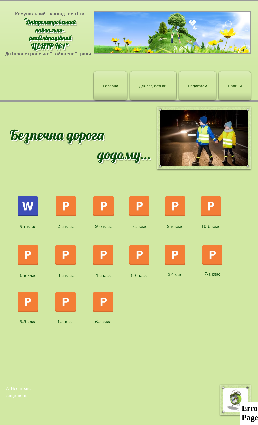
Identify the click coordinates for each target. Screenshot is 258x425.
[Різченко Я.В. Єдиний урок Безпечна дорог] (139, 206)
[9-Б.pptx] (103, 206)
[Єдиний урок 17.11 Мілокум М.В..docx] (27, 206)
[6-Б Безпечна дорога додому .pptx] (27, 302)
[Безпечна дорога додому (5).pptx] (65, 255)
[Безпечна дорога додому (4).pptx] (27, 255)
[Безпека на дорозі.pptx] (139, 255)
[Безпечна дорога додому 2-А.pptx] (65, 206)
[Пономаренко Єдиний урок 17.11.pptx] (65, 302)
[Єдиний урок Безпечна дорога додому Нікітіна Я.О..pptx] (175, 255)
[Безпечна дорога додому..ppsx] (212, 255)
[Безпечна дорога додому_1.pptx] (103, 302)
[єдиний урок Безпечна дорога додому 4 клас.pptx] (103, 255)
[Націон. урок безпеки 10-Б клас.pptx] (211, 206)
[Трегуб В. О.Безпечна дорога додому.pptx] (175, 206)
